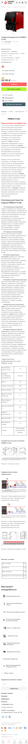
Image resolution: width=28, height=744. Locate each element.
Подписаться (14, 688)
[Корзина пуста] (25, 2)
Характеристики (19, 111)
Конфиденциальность (7, 734)
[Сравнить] (6, 43)
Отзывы (11, 111)
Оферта (16, 734)
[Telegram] (2, 716)
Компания (4, 696)
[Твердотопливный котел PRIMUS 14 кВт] (14, 21)
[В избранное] (2, 43)
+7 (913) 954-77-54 (7, 704)
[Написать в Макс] (9, 716)
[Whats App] (6, 716)
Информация (5, 699)
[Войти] (22, 2)
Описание (3, 111)
